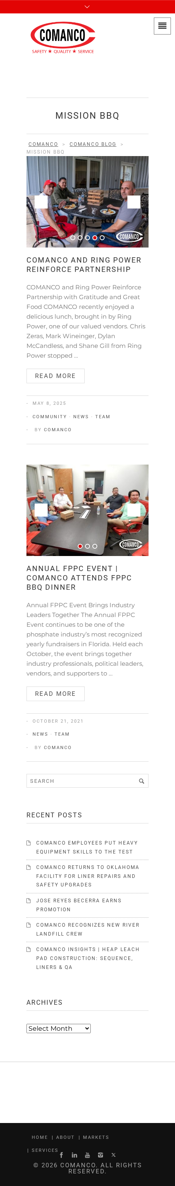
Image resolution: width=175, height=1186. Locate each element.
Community (50, 416)
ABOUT (65, 1137)
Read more (55, 376)
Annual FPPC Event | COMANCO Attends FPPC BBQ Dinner (79, 578)
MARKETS (96, 1137)
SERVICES (45, 1150)
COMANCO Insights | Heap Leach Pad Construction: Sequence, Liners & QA (88, 958)
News (81, 416)
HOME (40, 1137)
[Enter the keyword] (142, 781)
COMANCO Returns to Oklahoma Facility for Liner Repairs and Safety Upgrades (88, 876)
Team (103, 416)
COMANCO (58, 429)
